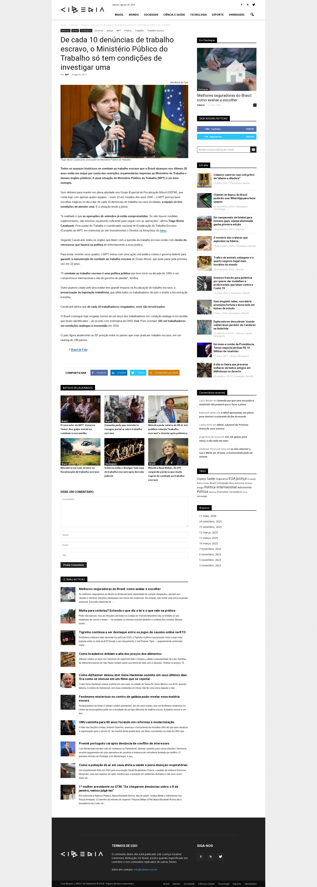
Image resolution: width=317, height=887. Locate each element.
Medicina (212, 492)
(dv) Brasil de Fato (179, 82)
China (245, 492)
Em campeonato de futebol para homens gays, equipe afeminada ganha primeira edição (233, 221)
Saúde (211, 479)
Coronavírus (235, 491)
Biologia (200, 487)
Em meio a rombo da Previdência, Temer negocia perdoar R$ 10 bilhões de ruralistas (234, 348)
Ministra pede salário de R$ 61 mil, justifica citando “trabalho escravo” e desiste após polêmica (168, 429)
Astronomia (245, 487)
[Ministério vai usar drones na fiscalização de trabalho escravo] (81, 464)
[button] (252, 14)
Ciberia (201, 105)
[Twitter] (253, 4)
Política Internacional (220, 487)
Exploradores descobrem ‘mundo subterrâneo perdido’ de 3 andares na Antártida (235, 325)
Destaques (86, 30)
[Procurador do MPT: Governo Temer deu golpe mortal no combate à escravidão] (81, 422)
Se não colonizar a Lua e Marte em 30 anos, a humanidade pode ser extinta (226, 452)
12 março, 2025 (208, 532)
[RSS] (247, 4)
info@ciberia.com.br (145, 869)
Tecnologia (198, 14)
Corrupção (222, 483)
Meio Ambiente (236, 483)
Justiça (110, 30)
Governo (98, 30)
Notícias (65, 30)
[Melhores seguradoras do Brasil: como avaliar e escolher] (226, 69)
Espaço (201, 478)
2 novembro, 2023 (210, 565)
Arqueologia (202, 496)
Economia (222, 491)
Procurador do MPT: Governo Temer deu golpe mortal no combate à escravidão (78, 429)
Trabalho (139, 30)
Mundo (134, 14)
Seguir (250, 136)
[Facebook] (241, 4)
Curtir (250, 129)
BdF (67, 74)
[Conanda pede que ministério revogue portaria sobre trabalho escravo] (124, 422)
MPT (118, 30)
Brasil (119, 14)
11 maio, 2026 (207, 516)
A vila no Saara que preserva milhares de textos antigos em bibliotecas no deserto (232, 368)
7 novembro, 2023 (210, 549)
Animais (248, 483)
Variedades (237, 14)
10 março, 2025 (208, 543)
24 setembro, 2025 (210, 521)
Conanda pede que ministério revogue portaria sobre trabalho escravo (123, 429)
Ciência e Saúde (174, 14)
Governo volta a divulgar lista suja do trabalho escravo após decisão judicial (124, 471)
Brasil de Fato (79, 349)
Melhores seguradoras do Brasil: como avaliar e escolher (224, 97)
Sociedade (151, 14)
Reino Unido (203, 483)
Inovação (251, 479)
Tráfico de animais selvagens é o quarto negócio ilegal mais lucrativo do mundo (234, 261)
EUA (232, 478)
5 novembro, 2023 (210, 560)
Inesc (163, 230)
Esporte (218, 14)
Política (128, 30)
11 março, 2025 (208, 538)
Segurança (222, 478)
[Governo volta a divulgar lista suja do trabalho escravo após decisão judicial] (124, 464)
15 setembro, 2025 (210, 527)
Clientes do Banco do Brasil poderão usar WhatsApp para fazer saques (235, 198)
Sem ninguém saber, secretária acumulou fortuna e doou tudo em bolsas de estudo (234, 305)
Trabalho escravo (155, 30)
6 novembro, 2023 (210, 554)
